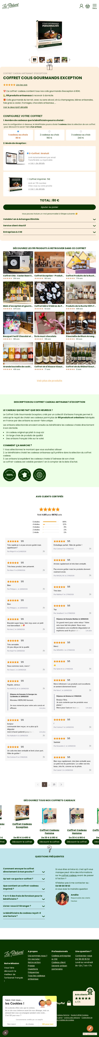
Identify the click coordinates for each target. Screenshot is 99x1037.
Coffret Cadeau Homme (77, 832)
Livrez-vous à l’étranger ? (24, 905)
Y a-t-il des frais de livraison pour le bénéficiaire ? (24, 897)
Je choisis (30, 1024)
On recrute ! (34, 959)
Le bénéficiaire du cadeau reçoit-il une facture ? (24, 915)
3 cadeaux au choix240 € (80, 136)
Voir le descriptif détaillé (15, 107)
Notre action (34, 962)
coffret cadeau (69, 875)
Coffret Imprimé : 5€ (39, 179)
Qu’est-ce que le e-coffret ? (24, 878)
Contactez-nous (83, 955)
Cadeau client (59, 962)
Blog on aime (57, 1018)
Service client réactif (49, 225)
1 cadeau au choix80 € (18, 136)
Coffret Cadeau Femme (49, 832)
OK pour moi (47, 1024)
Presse (31, 965)
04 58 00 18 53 (82, 959)
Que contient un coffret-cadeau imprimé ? (24, 887)
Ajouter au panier (49, 207)
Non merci (11, 1024)
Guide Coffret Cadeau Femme (57, 1015)
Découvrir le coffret (22, 841)
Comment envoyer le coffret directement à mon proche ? (24, 870)
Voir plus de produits (49, 380)
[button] (69, 60)
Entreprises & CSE (49, 231)
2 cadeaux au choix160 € (49, 136)
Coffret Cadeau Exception (22, 825)
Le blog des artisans (72, 1018)
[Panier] (87, 6)
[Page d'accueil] (10, 6)
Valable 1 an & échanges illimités (49, 219)
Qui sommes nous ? (37, 955)
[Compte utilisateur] (81, 6)
